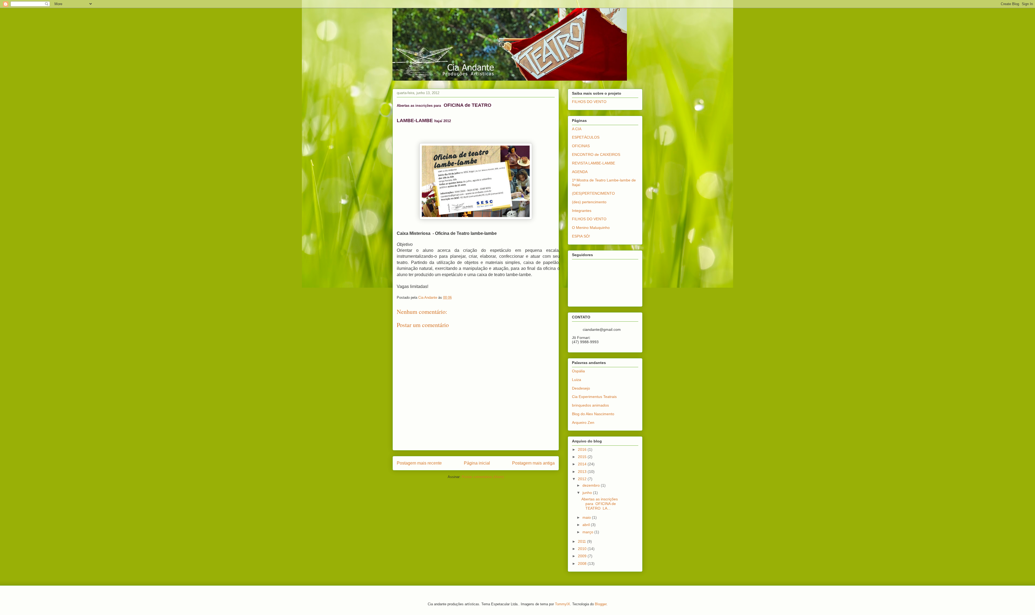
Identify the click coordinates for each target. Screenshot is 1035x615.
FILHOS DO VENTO (589, 101)
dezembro (591, 485)
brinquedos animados (590, 405)
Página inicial (477, 463)
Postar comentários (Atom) (483, 477)
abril (586, 525)
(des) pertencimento (589, 202)
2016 (583, 449)
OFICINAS (581, 146)
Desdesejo (581, 388)
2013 (583, 471)
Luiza (576, 379)
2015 (583, 457)
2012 (583, 479)
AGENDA (580, 172)
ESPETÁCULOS (585, 137)
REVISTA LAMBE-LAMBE (593, 163)
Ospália (578, 371)
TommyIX (562, 604)
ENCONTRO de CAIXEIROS (596, 154)
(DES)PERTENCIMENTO (593, 193)
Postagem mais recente (419, 463)
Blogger (600, 604)
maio (587, 517)
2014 (583, 464)
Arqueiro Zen (583, 422)
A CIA (576, 129)
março (588, 532)
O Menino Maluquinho (591, 227)
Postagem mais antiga (533, 463)
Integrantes (581, 210)
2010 (583, 549)
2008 (583, 563)
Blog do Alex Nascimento (593, 414)
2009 (583, 556)
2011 (582, 541)
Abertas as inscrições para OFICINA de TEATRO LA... (599, 503)
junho (587, 492)
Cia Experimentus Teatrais (594, 396)
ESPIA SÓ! (581, 236)
